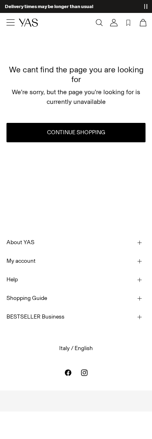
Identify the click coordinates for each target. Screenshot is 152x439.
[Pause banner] (145, 6)
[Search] (99, 22)
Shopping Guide (26, 298)
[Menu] (10, 22)
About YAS (20, 242)
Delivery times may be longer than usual (49, 6)
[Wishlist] (128, 22)
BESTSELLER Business (35, 316)
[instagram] (84, 373)
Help (12, 279)
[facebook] (68, 373)
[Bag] (142, 22)
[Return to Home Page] (28, 22)
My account (21, 260)
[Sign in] (114, 22)
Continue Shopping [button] (76, 132)
